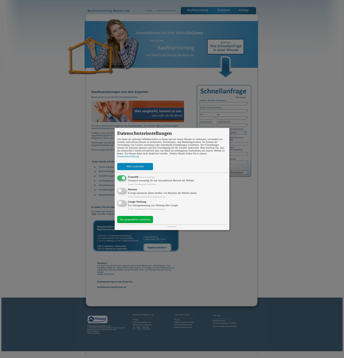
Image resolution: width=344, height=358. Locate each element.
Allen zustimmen (135, 166)
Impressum (172, 226)
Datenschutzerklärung (128, 156)
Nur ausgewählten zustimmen (135, 219)
